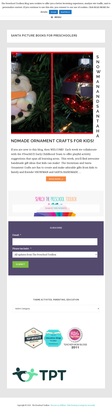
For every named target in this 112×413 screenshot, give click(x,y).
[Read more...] (57, 179)
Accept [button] (53, 12)
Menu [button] (58, 17)
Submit (20, 264)
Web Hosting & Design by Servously (81, 405)
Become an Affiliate (58, 405)
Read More (65, 12)
